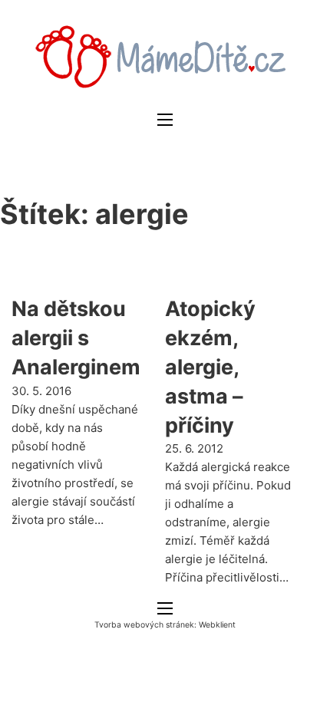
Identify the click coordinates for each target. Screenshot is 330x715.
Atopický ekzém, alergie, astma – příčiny (210, 366)
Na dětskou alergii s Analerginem (76, 338)
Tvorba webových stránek (144, 625)
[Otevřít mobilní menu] (165, 120)
